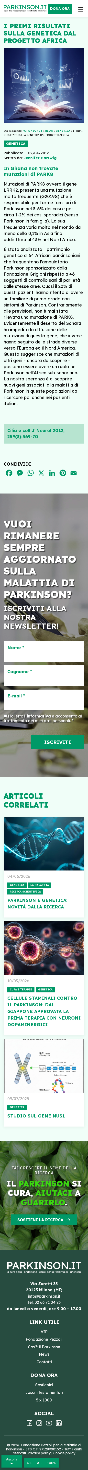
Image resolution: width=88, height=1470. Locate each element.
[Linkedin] (59, 1424)
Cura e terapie (21, 989)
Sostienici (44, 1384)
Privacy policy (39, 1453)
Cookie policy (64, 1453)
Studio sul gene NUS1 (36, 1116)
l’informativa (37, 716)
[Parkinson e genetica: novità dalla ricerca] (44, 843)
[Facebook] (29, 1424)
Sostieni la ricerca (40, 1219)
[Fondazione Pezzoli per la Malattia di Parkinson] (26, 8)
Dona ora (60, 8)
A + (29, 1463)
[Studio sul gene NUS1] (44, 1066)
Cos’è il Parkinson (44, 1346)
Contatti (44, 1361)
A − (39, 1463)
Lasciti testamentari (44, 1392)
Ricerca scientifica (25, 891)
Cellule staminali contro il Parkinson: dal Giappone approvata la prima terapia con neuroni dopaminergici (44, 1011)
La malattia (39, 885)
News (44, 1354)
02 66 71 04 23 (47, 1302)
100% (51, 1463)
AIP (44, 1331)
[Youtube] (49, 1424)
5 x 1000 (44, 1400)
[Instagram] (39, 1424)
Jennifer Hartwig (39, 157)
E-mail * (16, 696)
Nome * (15, 647)
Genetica (15, 143)
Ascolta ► (11, 1461)
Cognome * (19, 671)
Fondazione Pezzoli (44, 1339)
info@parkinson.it (44, 1296)
